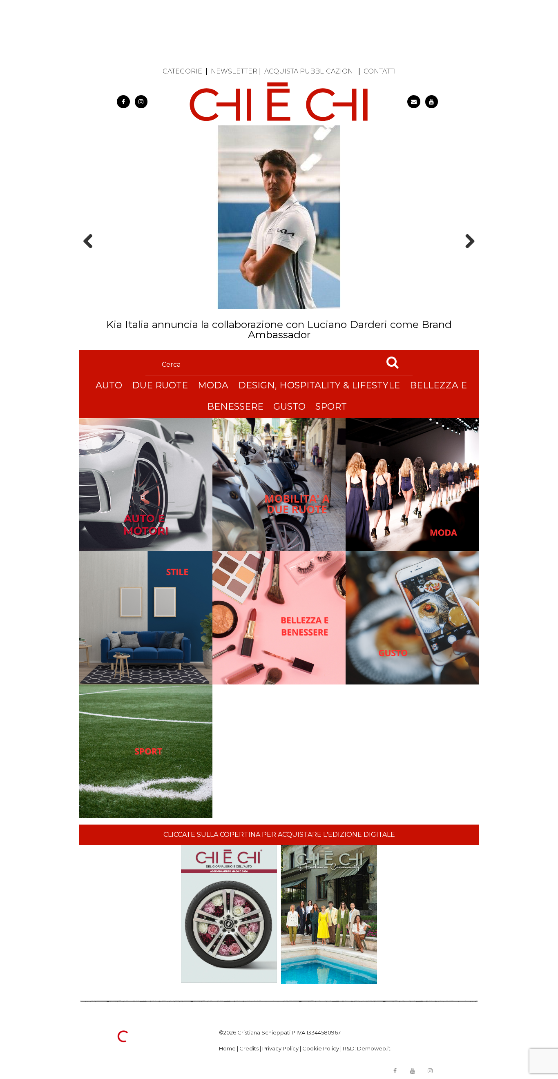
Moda (213, 385)
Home (227, 1048)
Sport (331, 406)
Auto (109, 385)
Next (467, 255)
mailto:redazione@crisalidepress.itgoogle (413, 101)
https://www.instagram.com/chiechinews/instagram (141, 101)
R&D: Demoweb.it (367, 1048)
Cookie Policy (320, 1048)
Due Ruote (160, 385)
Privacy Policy (280, 1048)
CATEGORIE (182, 71)
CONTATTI (380, 71)
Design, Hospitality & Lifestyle (319, 385)
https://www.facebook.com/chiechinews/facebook (123, 101)
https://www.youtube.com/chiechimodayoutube (431, 101)
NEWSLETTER (234, 71)
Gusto (289, 406)
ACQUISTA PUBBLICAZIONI (309, 71)
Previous (90, 255)
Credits (249, 1048)
